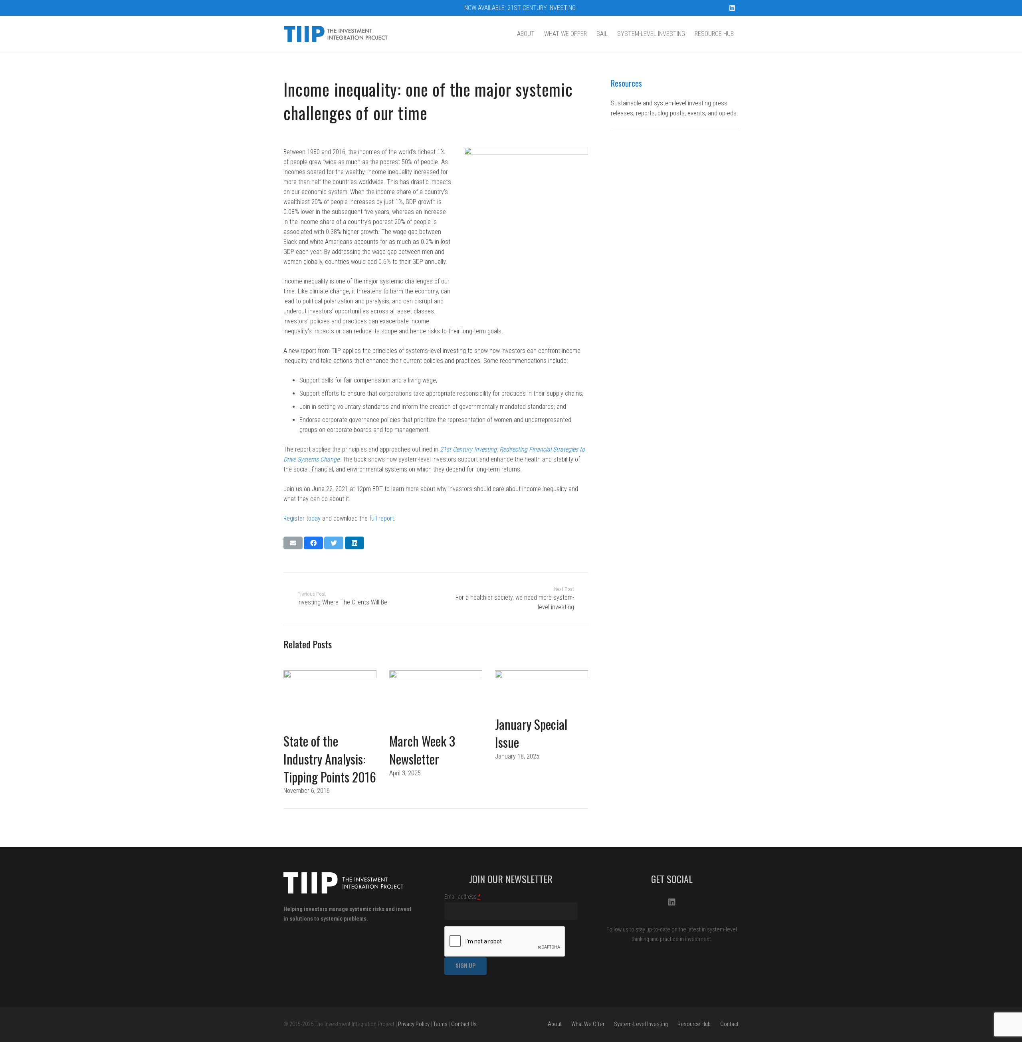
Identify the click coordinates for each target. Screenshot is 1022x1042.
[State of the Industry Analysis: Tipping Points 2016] (329, 701)
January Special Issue (531, 733)
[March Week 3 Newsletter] (435, 701)
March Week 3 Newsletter (422, 749)
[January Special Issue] (541, 692)
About (555, 1024)
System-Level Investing (641, 1024)
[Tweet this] (333, 543)
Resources (626, 83)
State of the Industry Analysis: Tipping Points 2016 (329, 758)
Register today (302, 518)
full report (381, 518)
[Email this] (293, 543)
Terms (440, 1024)
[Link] (336, 34)
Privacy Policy (414, 1024)
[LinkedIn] (732, 8)
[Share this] (313, 543)
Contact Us (464, 1024)
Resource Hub (694, 1024)
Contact (729, 1024)
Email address (462, 896)
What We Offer (587, 1024)
